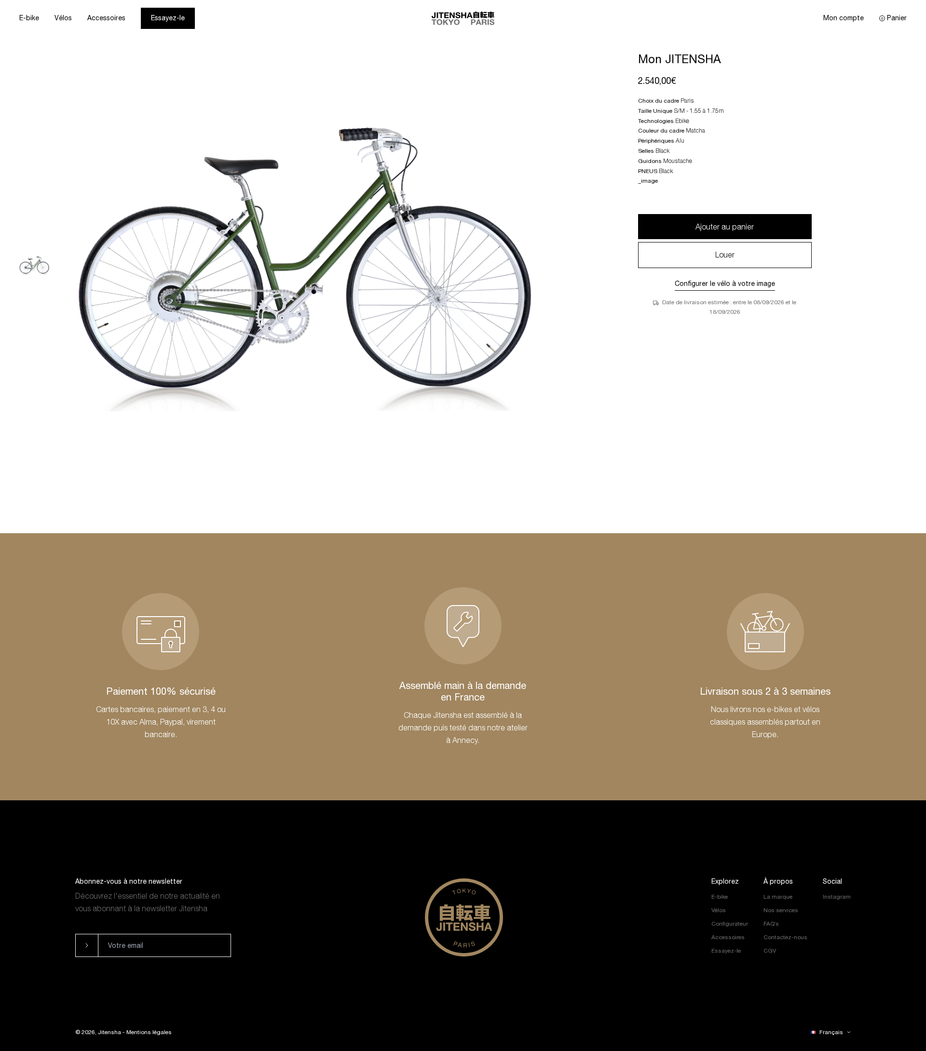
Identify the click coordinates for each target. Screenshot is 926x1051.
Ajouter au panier (724, 226)
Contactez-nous (785, 937)
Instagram (837, 896)
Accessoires (106, 18)
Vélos (63, 18)
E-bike (29, 18)
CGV (769, 950)
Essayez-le (168, 18)
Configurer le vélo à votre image (725, 283)
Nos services (780, 910)
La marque (777, 896)
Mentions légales (149, 1032)
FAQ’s (771, 923)
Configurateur (729, 923)
